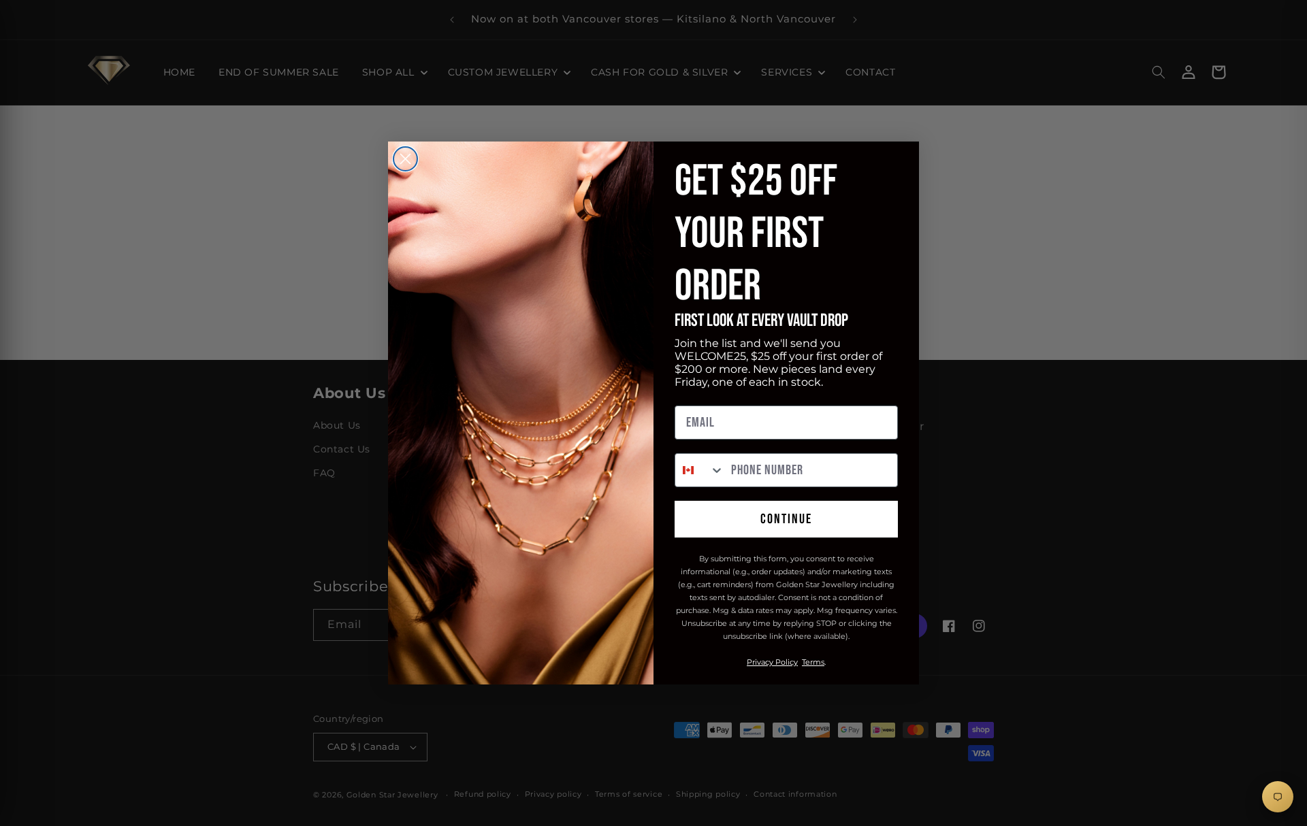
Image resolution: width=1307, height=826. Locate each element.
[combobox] (699, 470)
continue (786, 519)
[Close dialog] (405, 159)
